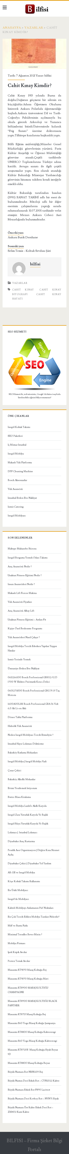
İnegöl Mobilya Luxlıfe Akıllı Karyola (27, 805)
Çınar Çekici (14, 770)
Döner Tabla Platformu (20, 717)
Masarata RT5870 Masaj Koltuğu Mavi (28, 978)
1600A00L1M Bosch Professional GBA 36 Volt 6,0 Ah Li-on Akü (33, 706)
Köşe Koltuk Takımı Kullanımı (24, 881)
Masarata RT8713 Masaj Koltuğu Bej (27, 1014)
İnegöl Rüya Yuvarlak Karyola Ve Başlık (28, 823)
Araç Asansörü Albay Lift (21, 610)
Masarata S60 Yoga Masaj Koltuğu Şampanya (31, 1023)
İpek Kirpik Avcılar (17, 952)
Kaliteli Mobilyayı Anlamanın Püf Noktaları (30, 907)
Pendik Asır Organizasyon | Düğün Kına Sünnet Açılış (33, 852)
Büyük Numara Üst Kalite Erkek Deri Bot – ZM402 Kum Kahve (30, 1109)
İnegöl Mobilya (16, 453)
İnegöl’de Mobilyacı (18, 899)
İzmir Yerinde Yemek (19, 659)
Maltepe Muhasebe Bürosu (22, 548)
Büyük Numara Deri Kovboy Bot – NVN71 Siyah (33, 1098)
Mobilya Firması (16, 943)
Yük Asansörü (15, 489)
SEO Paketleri (15, 436)
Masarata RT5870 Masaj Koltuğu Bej (27, 969)
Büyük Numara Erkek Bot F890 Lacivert (29, 1089)
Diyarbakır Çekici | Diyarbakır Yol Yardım (29, 863)
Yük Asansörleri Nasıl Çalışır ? (24, 637)
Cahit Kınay (23, 289)
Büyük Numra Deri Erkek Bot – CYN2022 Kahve (33, 1080)
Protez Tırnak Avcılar (19, 961)
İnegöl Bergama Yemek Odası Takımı (27, 557)
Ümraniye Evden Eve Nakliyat (23, 668)
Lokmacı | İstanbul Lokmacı (22, 832)
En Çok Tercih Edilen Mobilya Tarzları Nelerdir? (33, 916)
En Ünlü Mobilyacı (18, 890)
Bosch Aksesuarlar (17, 480)
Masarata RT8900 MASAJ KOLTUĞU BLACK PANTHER (32, 1003)
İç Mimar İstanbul (17, 444)
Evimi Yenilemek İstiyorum (22, 788)
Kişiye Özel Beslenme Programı (25, 628)
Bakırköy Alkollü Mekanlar (21, 779)
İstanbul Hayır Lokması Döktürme (26, 743)
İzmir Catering (16, 506)
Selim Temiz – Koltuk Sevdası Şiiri (29, 251)
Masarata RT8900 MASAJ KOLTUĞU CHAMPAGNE (28, 990)
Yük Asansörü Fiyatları (20, 602)
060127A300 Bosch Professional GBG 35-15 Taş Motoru (34, 693)
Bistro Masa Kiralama (19, 797)
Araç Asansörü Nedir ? (20, 566)
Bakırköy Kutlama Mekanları (23, 752)
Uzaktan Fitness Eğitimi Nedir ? (25, 575)
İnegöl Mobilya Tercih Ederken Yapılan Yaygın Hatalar (32, 648)
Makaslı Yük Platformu (20, 462)
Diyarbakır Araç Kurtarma (21, 841)
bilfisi (47, 75)
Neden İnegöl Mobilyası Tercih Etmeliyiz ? (30, 734)
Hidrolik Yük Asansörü (20, 726)
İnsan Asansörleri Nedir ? (21, 584)
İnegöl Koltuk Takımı (19, 427)
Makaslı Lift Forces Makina (22, 593)
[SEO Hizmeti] (34, 389)
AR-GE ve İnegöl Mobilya (21, 872)
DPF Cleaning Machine (20, 471)
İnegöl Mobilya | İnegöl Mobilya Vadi (27, 761)
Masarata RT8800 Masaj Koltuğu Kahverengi (32, 1032)
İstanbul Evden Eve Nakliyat (22, 497)
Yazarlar (33, 28)
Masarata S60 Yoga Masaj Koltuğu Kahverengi (32, 1040)
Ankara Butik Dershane (23, 237)
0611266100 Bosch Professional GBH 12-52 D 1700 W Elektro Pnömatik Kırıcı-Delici (32, 679)
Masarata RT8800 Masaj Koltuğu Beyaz (29, 1063)
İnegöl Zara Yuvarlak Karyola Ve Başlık (28, 814)
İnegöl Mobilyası (17, 515)
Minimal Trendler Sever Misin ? (25, 934)
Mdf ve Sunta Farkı (18, 925)
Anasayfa (12, 28)
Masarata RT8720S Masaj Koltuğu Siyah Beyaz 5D (33, 1052)
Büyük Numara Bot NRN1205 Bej (25, 1071)
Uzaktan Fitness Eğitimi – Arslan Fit (27, 619)
